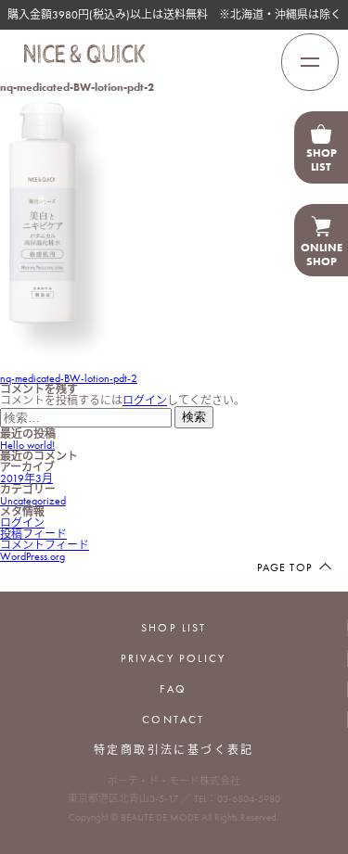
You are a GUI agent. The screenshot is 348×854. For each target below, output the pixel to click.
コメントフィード (44, 545)
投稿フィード (33, 534)
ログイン (144, 400)
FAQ (173, 689)
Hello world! (27, 445)
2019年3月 (26, 478)
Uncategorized (33, 500)
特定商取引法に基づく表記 (174, 750)
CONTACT (173, 719)
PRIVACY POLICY (173, 658)
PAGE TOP (284, 567)
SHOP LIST (174, 627)
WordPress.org (32, 556)
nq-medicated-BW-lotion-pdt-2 (68, 378)
